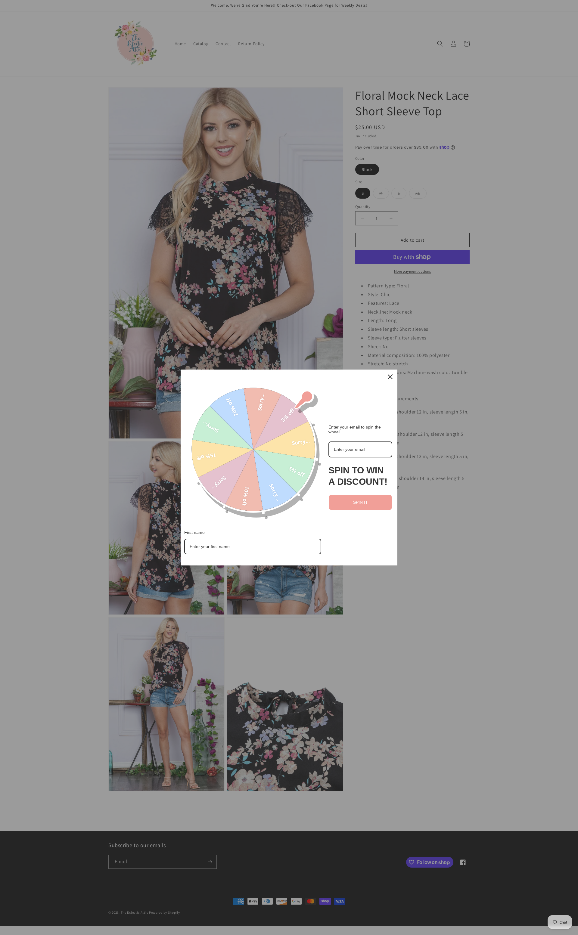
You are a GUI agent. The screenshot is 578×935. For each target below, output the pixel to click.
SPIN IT (360, 502)
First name (194, 532)
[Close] (390, 377)
